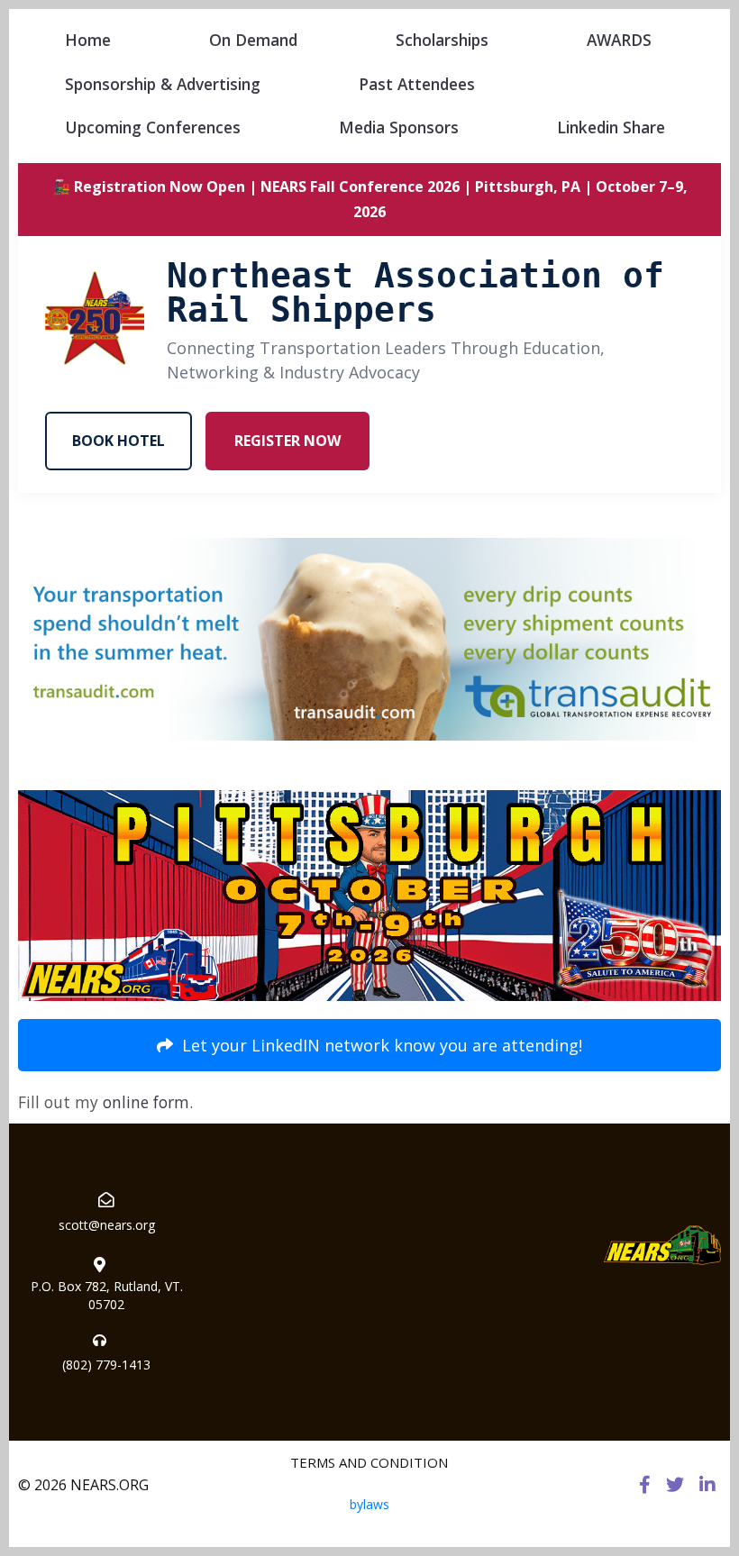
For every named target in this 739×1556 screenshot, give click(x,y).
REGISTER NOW (287, 440)
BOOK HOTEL (118, 440)
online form (146, 1102)
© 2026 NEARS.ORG (83, 1485)
